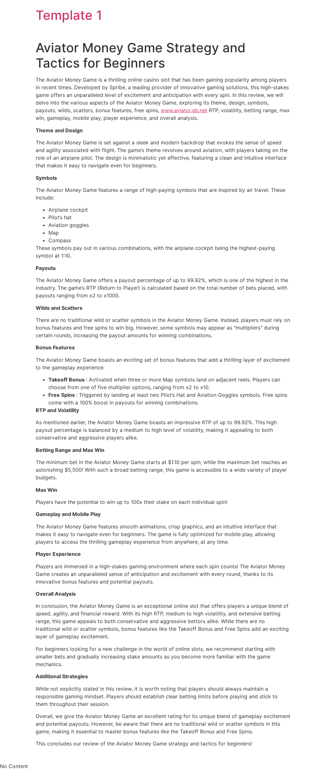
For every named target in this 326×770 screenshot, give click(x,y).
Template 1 (69, 15)
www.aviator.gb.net (184, 110)
